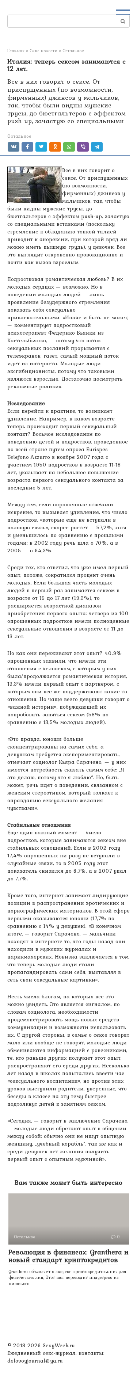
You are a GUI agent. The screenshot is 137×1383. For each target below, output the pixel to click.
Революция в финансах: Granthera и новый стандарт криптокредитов (68, 1256)
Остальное (19, 136)
